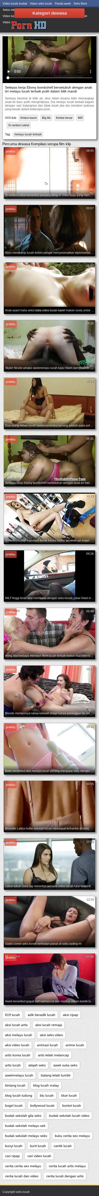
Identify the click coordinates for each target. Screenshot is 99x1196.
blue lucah (69, 1095)
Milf (80, 118)
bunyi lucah (13, 1146)
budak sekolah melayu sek (25, 1126)
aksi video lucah (17, 1045)
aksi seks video (51, 1035)
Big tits (46, 118)
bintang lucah (15, 1085)
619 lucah (12, 1015)
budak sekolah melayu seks (26, 1136)
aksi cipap (70, 1015)
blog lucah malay (46, 1085)
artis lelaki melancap (53, 1055)
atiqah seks (37, 1065)
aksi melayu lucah (18, 1035)
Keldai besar (64, 118)
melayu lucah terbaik (28, 134)
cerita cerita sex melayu (23, 1166)
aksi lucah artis (16, 1025)
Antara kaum (28, 118)
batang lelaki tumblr (56, 1075)
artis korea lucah (17, 1055)
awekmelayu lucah (19, 1075)
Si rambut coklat (18, 125)
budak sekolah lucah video (69, 1116)
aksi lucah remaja (48, 1025)
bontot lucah (71, 1105)
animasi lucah (47, 1045)
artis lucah (13, 1065)
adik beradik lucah (41, 1015)
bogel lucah (14, 1105)
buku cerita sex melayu (72, 1136)
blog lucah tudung (18, 1095)
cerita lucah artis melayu (67, 1166)
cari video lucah (39, 1156)
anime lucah (75, 1045)
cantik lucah (63, 1146)
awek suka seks (65, 1065)
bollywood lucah (42, 1105)
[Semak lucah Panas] (29, 25)
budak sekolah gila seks (23, 1116)
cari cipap (12, 1156)
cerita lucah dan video (21, 1176)
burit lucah (38, 1146)
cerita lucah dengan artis (65, 1176)
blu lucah (47, 1095)
